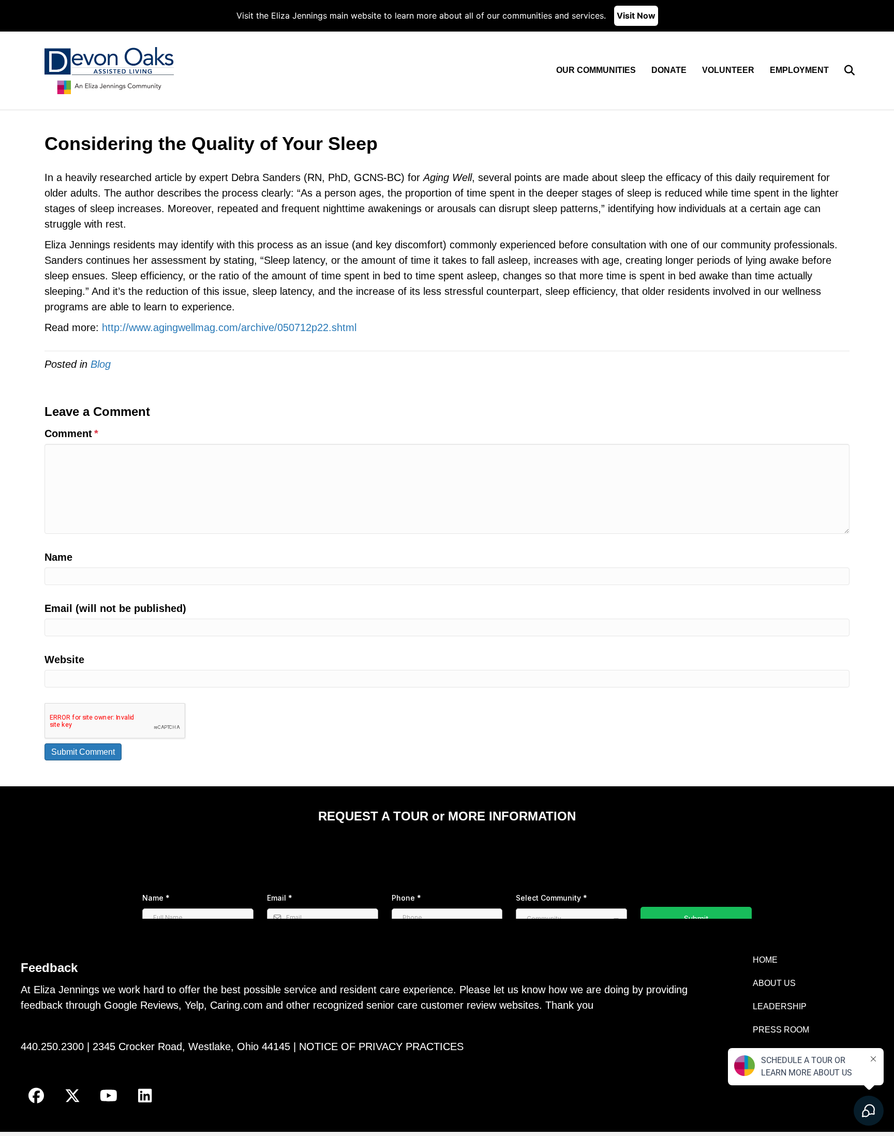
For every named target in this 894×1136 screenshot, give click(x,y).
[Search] (843, 70)
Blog (101, 364)
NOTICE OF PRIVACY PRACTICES (381, 1046)
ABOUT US (774, 983)
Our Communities (596, 70)
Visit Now (636, 15)
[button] (36, 1095)
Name (58, 557)
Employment (799, 70)
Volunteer (728, 70)
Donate (669, 70)
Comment (71, 433)
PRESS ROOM (781, 1029)
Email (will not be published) (115, 608)
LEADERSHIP (780, 1006)
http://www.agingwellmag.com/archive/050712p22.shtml (229, 327)
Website (64, 659)
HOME (765, 959)
